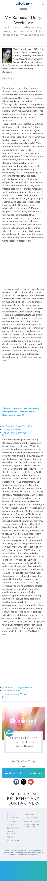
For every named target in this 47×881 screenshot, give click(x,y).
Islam (23, 9)
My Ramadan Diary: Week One (17, 426)
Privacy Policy (30, 814)
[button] (43, 4)
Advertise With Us (14, 818)
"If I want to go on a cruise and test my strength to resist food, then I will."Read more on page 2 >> (20, 411)
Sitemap (10, 837)
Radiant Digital (13, 840)
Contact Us (11, 821)
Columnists (11, 825)
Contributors (13, 828)
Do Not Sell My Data (31, 821)
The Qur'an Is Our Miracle (14, 432)
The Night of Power (11, 429)
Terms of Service (30, 818)
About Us (10, 814)
